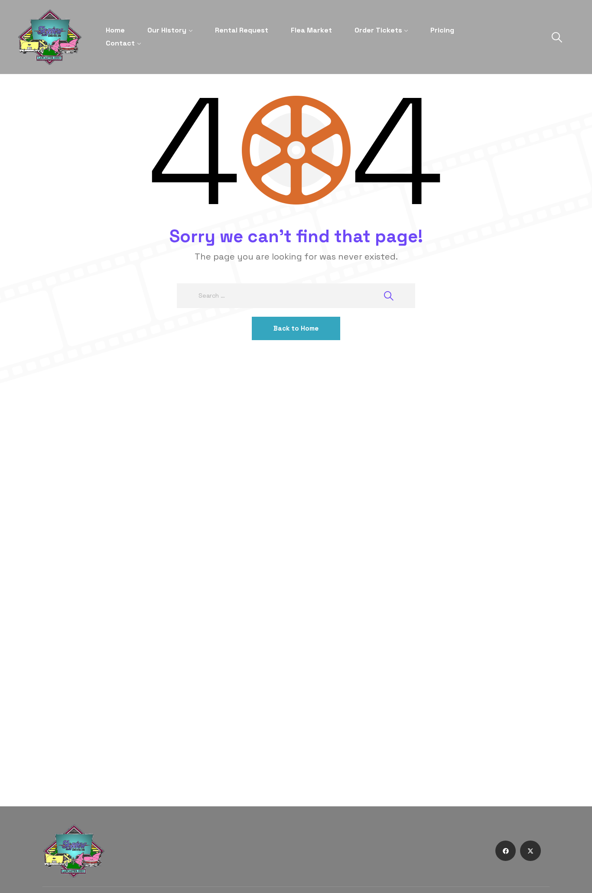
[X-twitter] (530, 851)
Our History (166, 30)
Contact (120, 43)
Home (115, 30)
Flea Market (311, 30)
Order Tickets (378, 30)
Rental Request (241, 30)
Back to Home (296, 328)
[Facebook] (505, 851)
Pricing (442, 30)
